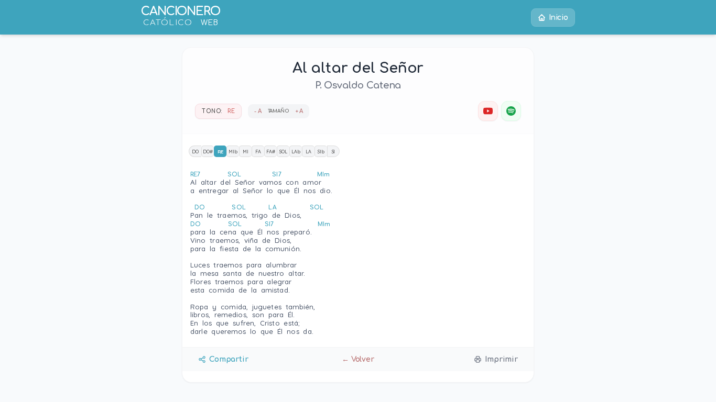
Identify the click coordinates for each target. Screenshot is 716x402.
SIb (321, 151)
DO (195, 151)
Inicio (558, 17)
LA (308, 151)
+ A (299, 111)
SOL (283, 151)
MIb (233, 151)
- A (258, 111)
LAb (295, 151)
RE (221, 151)
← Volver (358, 359)
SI (333, 151)
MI (245, 151)
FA (258, 151)
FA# (270, 151)
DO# (208, 151)
